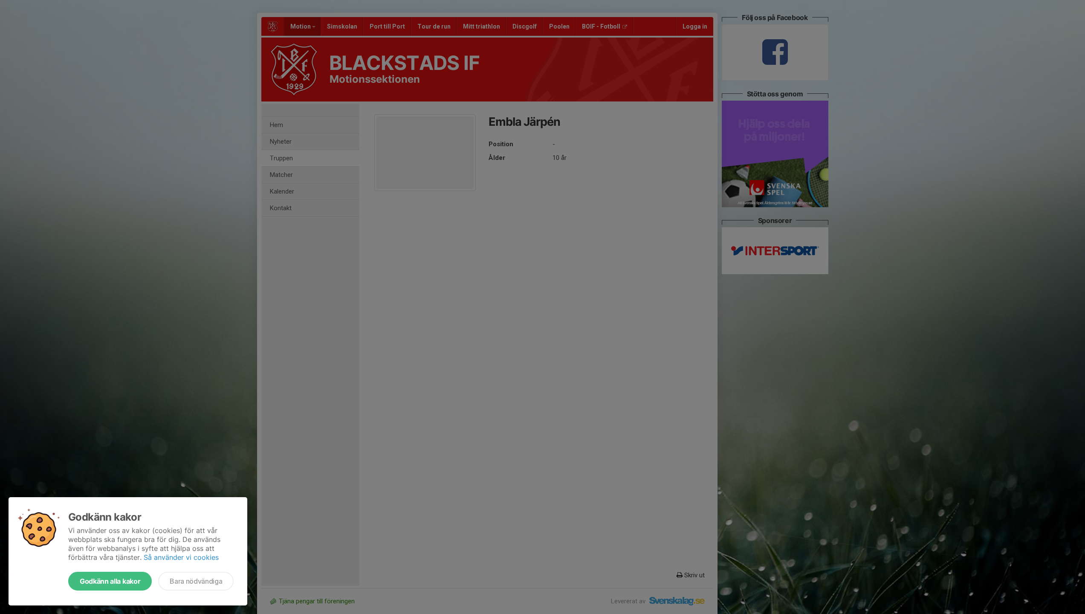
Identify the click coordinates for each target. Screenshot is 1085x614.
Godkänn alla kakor (110, 581)
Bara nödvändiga (196, 581)
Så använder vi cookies (181, 557)
